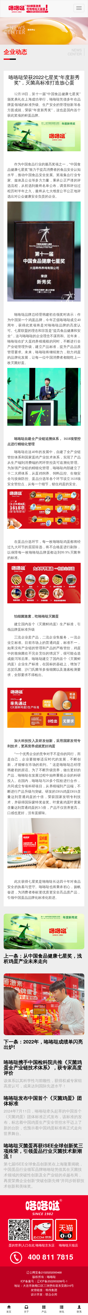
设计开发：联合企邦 (44, 1294)
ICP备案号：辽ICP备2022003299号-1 (44, 1281)
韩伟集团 (51, 1290)
